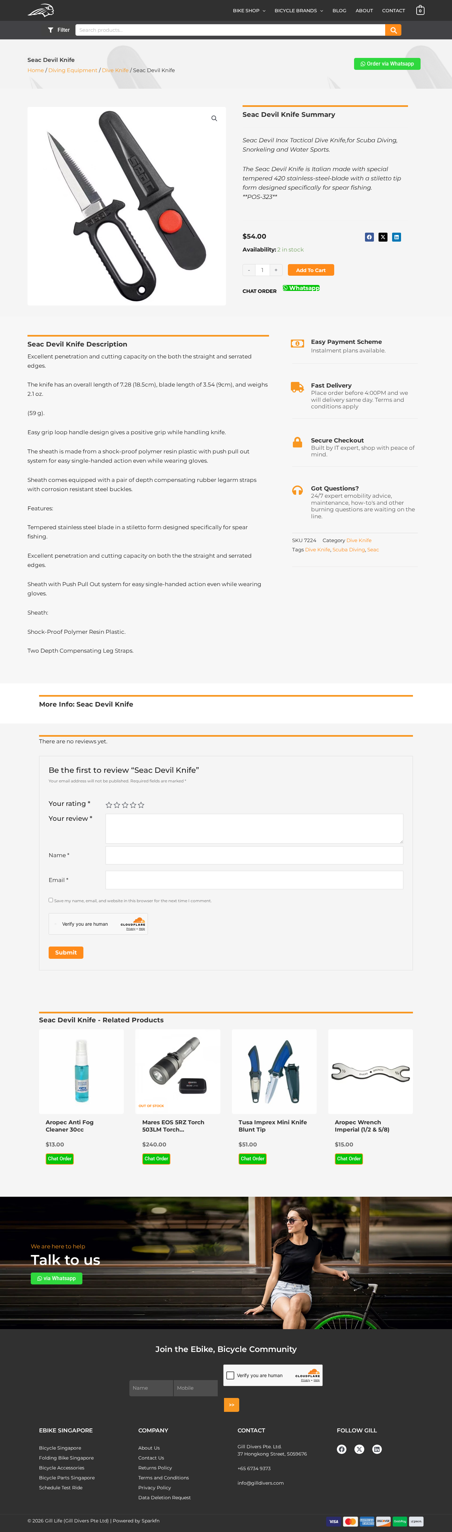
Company (153, 1430)
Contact (393, 11)
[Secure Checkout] (297, 442)
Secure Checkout (337, 440)
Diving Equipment (73, 70)
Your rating (69, 803)
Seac (373, 549)
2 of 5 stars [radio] (116, 805)
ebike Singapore (66, 1430)
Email (58, 880)
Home (35, 70)
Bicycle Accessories (61, 1468)
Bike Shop (246, 11)
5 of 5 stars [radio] (141, 805)
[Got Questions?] (297, 490)
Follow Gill (357, 1430)
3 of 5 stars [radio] (125, 805)
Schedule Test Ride (60, 1488)
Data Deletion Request (164, 1498)
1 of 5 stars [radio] (109, 805)
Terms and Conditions (163, 1478)
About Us (149, 1448)
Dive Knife (115, 70)
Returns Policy (155, 1468)
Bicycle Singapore (60, 1448)
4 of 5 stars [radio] (133, 805)
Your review (70, 818)
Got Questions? (335, 488)
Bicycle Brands (296, 11)
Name (59, 855)
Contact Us (151, 1458)
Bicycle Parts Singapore (67, 1478)
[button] (262, 10)
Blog (339, 11)
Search (393, 30)
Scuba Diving (349, 549)
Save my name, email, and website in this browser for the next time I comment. (133, 900)
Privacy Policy (154, 1488)
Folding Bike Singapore (66, 1458)
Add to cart (311, 270)
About (364, 11)
